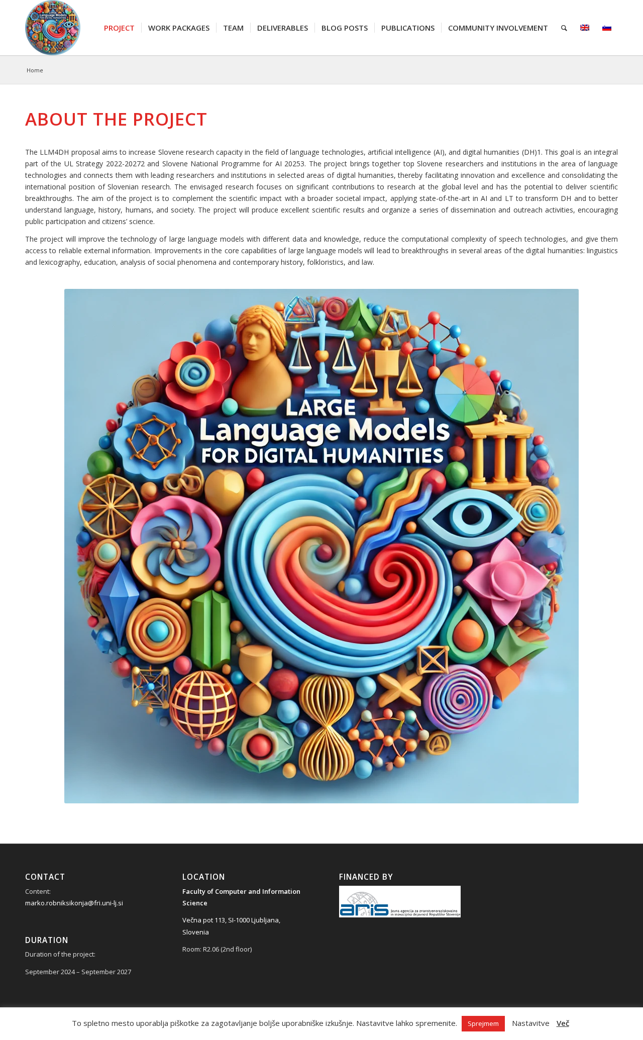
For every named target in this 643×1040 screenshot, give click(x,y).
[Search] (564, 27)
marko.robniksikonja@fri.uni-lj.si (74, 902)
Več (563, 1023)
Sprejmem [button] (483, 1023)
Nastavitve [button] (531, 1023)
